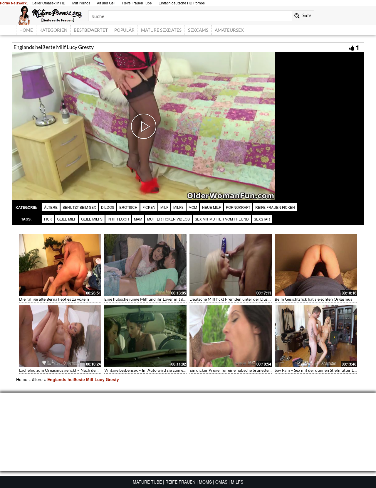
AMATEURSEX (229, 30)
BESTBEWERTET (91, 30)
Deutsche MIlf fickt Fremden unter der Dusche (231, 299)
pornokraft (238, 207)
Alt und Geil (106, 3)
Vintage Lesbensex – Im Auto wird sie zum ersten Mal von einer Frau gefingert (174, 370)
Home (21, 379)
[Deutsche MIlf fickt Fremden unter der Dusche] (230, 265)
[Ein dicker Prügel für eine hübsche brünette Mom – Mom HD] (230, 336)
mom (193, 207)
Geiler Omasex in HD (49, 3)
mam (138, 218)
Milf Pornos (81, 3)
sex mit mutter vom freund (222, 218)
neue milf (211, 207)
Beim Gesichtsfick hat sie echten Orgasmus (313, 299)
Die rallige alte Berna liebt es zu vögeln (54, 299)
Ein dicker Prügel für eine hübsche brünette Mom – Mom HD (244, 370)
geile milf (66, 218)
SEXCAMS (198, 30)
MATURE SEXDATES (161, 30)
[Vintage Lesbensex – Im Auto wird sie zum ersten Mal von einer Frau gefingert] (145, 336)
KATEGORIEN (53, 30)
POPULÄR (124, 30)
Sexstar (262, 218)
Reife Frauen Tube (137, 3)
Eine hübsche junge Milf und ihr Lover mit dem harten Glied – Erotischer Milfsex (177, 299)
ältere (51, 207)
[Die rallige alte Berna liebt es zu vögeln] (60, 265)
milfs (178, 207)
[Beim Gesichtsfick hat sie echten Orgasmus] (316, 265)
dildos (107, 207)
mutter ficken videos (168, 218)
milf (164, 207)
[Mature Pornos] (50, 15)
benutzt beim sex (79, 207)
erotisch (128, 207)
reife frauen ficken (275, 207)
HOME (26, 30)
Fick (48, 218)
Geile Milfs (92, 218)
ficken (148, 207)
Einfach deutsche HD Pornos (182, 3)
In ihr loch (118, 218)
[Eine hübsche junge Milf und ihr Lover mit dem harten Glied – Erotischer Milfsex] (145, 265)
